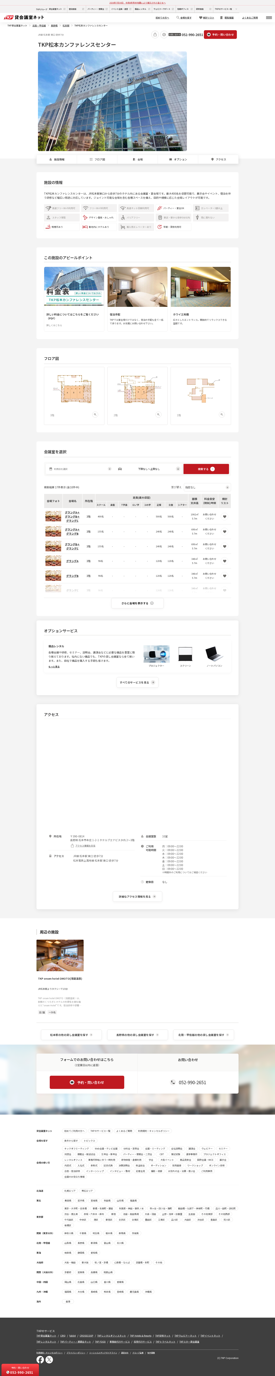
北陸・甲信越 (39, 25)
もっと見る (54, 666)
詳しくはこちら (54, 325)
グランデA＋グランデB (72, 531)
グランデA (72, 561)
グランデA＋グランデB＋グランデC (72, 516)
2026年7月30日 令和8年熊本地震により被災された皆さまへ (137, 2)
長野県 (54, 25)
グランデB (72, 576)
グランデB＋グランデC (72, 546)
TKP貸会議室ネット (17, 25)
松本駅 (66, 25)
